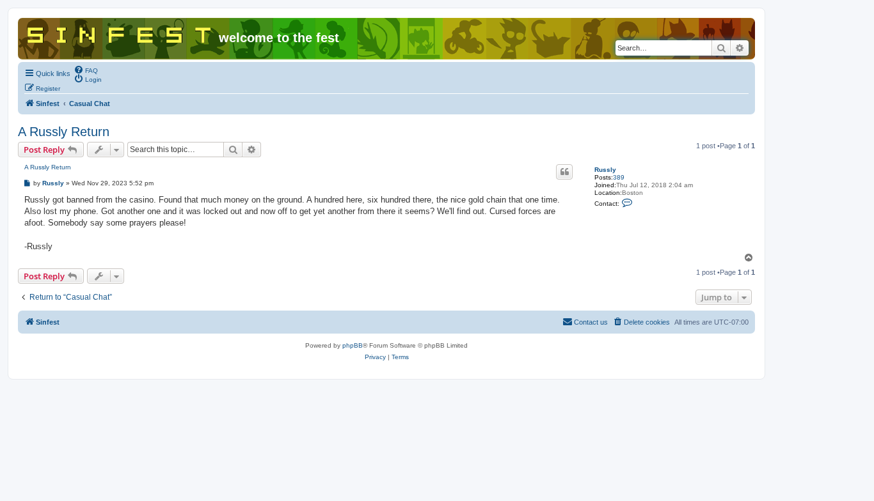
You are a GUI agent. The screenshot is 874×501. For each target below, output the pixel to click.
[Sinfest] (120, 32)
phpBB (352, 345)
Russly (605, 169)
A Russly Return (63, 132)
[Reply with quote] (564, 172)
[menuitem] (86, 69)
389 (618, 177)
